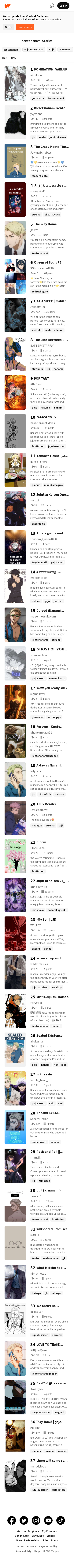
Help (37, 1551)
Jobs (45, 1540)
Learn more (25, 27)
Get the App (22, 1535)
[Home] (26, 5)
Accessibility (23, 1551)
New (13, 58)
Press (54, 1540)
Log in (63, 5)
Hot (4, 58)
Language (38, 1535)
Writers (51, 1535)
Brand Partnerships (27, 1540)
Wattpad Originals (28, 1531)
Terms (20, 1546)
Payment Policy (48, 1546)
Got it (9, 27)
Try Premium (49, 1531)
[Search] (52, 5)
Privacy (31, 1546)
